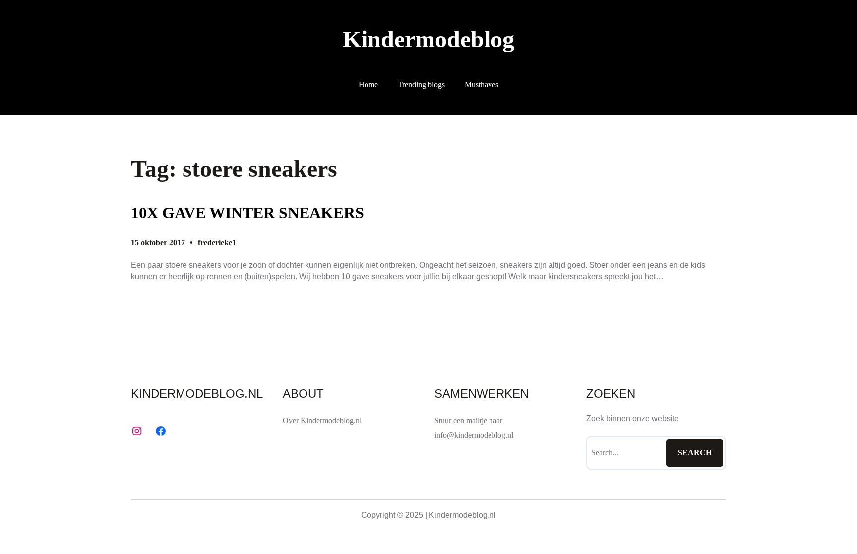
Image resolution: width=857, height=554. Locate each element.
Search (695, 452)
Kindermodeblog (428, 39)
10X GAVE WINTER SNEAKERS (247, 213)
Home (368, 84)
